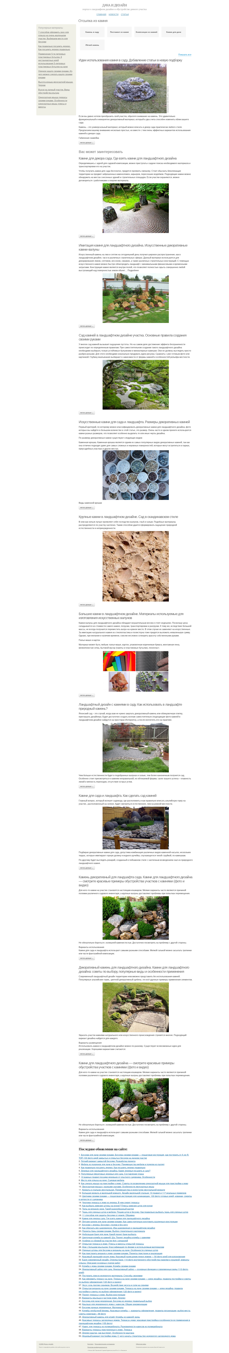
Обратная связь (141, 1344)
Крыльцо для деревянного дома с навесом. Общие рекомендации (114, 1304)
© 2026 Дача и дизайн (46, 1344)
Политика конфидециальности (97, 1347)
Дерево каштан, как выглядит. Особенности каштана (108, 1332)
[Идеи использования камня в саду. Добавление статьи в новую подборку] (136, 88)
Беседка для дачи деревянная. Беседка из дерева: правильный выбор (117, 1301)
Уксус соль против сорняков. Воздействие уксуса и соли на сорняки (115, 1285)
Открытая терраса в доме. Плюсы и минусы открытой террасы (113, 1243)
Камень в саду (92, 32)
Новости (113, 14)
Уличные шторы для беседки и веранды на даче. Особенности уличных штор (120, 1250)
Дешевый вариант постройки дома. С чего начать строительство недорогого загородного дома (129, 1336)
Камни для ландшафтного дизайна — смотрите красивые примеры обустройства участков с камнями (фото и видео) (126, 1065)
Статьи (125, 14)
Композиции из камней (146, 32)
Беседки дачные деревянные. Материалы (103, 1307)
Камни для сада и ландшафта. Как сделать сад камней (118, 796)
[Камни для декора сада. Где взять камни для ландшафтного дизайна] (136, 208)
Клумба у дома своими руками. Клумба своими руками (109, 1266)
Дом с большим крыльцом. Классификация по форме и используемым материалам (123, 1246)
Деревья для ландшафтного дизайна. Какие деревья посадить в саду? (115, 1170)
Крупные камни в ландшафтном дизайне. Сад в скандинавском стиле (128, 517)
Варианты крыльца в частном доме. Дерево (103, 1297)
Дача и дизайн (114, 5)
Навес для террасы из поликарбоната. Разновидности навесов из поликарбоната (122, 1326)
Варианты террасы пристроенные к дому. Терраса (107, 1329)
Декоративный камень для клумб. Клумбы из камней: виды (111, 1316)
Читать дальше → (86, 143)
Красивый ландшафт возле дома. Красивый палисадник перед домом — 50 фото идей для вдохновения (133, 1256)
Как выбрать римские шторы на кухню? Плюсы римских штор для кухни (117, 1205)
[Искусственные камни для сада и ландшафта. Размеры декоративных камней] (136, 475)
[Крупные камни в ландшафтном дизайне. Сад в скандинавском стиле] (136, 566)
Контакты (90, 1344)
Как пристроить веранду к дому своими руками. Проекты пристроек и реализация (122, 1253)
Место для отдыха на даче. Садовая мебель (102, 1180)
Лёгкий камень (92, 45)
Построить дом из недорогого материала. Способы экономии (112, 1275)
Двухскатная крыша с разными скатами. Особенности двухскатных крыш (118, 1186)
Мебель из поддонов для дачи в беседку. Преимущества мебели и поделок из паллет (122, 1164)
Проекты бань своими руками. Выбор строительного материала (113, 1231)
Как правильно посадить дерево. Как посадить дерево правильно (113, 1167)
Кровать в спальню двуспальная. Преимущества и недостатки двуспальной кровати (123, 1189)
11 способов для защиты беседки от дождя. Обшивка (108, 1215)
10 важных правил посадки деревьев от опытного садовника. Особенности (118, 1177)
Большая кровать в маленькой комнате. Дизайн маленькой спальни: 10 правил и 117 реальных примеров (134, 1192)
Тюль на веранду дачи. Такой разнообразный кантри (108, 1208)
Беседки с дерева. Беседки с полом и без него (105, 1224)
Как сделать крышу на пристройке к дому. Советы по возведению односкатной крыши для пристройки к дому (134, 1183)
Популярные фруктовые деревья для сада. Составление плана (112, 1173)
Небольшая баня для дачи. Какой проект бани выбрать (109, 1234)
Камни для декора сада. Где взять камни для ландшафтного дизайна (128, 158)
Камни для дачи (173, 32)
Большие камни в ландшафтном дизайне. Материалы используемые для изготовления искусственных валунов (131, 616)
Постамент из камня (119, 32)
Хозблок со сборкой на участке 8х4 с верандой (105, 1240)
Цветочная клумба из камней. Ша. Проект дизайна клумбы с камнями (116, 1237)
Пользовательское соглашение (105, 1344)
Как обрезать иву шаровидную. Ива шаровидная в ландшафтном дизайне (118, 1227)
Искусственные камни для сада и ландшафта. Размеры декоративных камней (134, 422)
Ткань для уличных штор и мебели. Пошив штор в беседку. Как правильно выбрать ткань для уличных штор (135, 1212)
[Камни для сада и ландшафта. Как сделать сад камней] (136, 828)
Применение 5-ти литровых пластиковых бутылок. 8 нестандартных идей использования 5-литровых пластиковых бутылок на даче (53, 60)
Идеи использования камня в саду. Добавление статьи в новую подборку (130, 60)
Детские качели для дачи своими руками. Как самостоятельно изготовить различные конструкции (130, 1221)
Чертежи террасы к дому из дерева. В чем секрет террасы (110, 1202)
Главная (101, 14)
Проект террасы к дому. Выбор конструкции (103, 1294)
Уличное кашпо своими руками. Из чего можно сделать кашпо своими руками (55, 74)
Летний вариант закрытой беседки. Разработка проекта (108, 1161)
